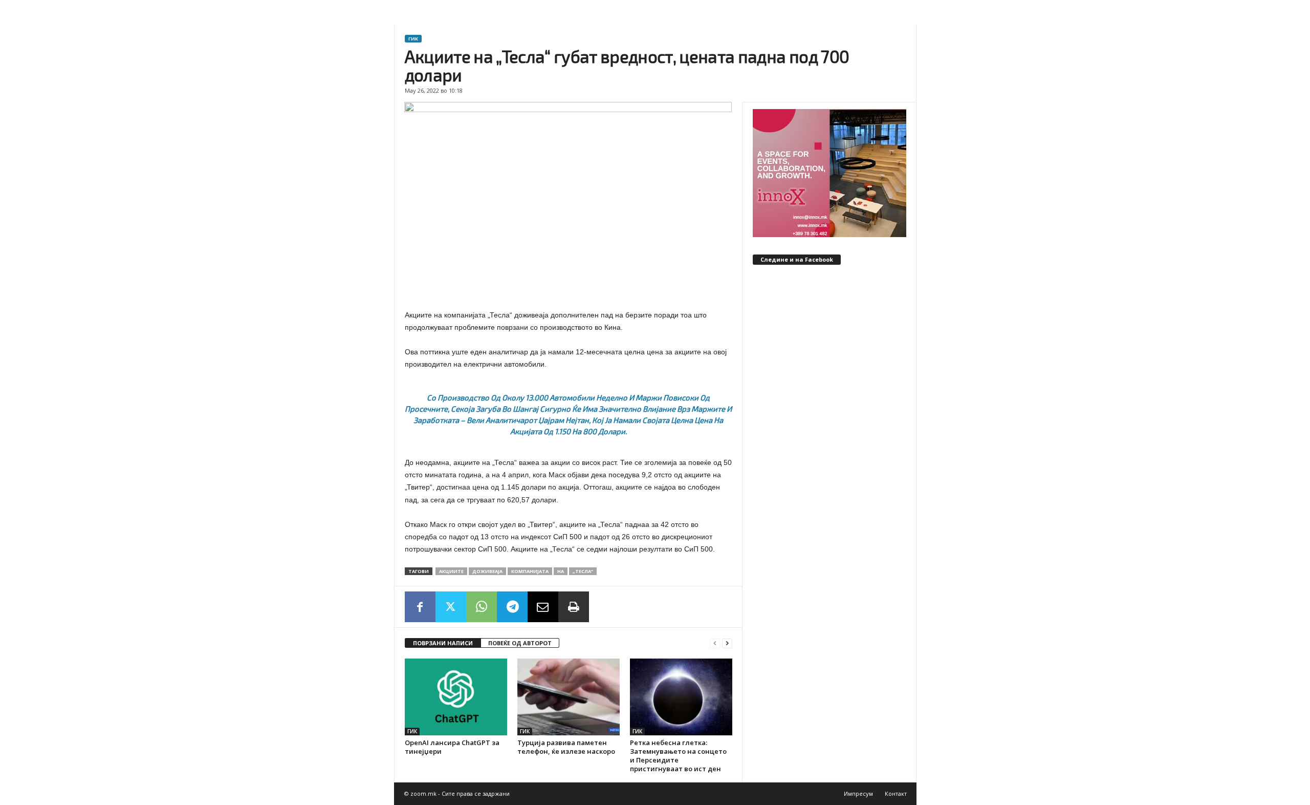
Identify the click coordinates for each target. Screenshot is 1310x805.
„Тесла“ (583, 571)
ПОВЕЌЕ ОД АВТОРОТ (520, 643)
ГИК (413, 38)
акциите (451, 571)
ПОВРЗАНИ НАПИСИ (443, 643)
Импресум (858, 793)
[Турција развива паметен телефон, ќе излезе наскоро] (568, 697)
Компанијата (530, 571)
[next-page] (727, 643)
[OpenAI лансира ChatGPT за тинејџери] (456, 697)
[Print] (573, 606)
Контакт (896, 793)
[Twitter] (450, 606)
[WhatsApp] (481, 606)
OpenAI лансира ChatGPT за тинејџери (452, 747)
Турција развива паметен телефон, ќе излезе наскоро (566, 747)
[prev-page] (715, 643)
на (560, 571)
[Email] (543, 606)
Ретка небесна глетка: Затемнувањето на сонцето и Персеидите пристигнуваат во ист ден (678, 755)
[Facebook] (420, 606)
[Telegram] (512, 606)
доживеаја (487, 571)
